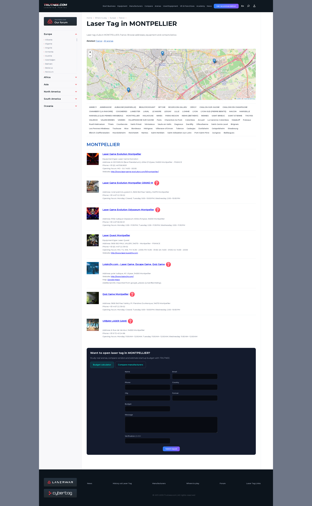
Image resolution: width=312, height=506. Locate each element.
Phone (127, 382)
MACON (232, 111)
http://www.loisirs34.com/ (122, 276)
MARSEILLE (244, 111)
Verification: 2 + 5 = (133, 436)
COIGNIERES (121, 111)
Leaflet (238, 99)
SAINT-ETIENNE (235, 116)
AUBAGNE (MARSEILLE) (125, 107)
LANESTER (135, 111)
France (122, 18)
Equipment (122, 6)
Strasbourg (233, 128)
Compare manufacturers (130, 365)
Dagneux (178, 124)
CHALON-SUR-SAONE (209, 107)
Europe (113, 18)
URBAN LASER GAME (114, 321)
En (242, 6)
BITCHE (161, 107)
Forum (223, 483)
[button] (214, 61)
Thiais (110, 124)
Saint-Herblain (157, 133)
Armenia (49, 52)
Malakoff (236, 120)
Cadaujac (191, 128)
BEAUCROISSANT (147, 107)
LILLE (176, 111)
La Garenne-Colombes (218, 120)
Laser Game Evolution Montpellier (121, 154)
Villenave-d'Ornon (164, 128)
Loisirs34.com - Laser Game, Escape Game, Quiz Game (133, 264)
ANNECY (93, 107)
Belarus (49, 68)
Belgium (49, 72)
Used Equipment (170, 6)
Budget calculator (102, 365)
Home (89, 18)
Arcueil (201, 120)
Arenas (158, 6)
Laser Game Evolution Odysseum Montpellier (128, 209)
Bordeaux (136, 128)
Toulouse (116, 128)
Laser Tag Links (253, 483)
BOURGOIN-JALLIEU (177, 107)
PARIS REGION (172, 116)
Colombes (190, 120)
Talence (180, 128)
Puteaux (247, 120)
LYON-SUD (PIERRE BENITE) (213, 111)
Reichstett (133, 133)
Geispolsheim (218, 128)
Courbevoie (122, 124)
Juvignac (216, 133)
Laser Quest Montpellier (116, 235)
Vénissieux (150, 124)
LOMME (186, 111)
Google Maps (113, 279)
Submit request (171, 449)
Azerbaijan (50, 60)
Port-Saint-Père (202, 133)
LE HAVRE (156, 111)
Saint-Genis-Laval (219, 124)
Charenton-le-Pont (173, 120)
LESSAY (167, 111)
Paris (159, 120)
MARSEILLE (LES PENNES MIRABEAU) (106, 116)
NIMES (159, 116)
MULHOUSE (148, 116)
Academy (200, 6)
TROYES (249, 116)
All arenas (108, 41)
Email (174, 372)
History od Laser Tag (122, 483)
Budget (128, 404)
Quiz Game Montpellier (115, 294)
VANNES (121, 120)
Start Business (109, 6)
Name (127, 372)
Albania (48, 40)
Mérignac (148, 128)
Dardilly (189, 124)
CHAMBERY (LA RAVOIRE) (101, 111)
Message (129, 415)
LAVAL (146, 111)
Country (175, 382)
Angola (48, 48)
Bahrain (48, 64)
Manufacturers (136, 6)
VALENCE (93, 120)
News (209, 6)
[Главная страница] (55, 6)
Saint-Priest (136, 124)
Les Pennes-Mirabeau (99, 128)
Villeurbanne (202, 124)
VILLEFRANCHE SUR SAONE (141, 120)
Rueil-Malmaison (97, 124)
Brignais (235, 124)
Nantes (144, 133)
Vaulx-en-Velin (164, 124)
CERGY (193, 107)
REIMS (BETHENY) (190, 116)
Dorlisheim (204, 128)
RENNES (205, 116)
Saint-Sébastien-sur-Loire (179, 133)
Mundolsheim (119, 133)
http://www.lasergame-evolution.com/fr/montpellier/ (135, 171)
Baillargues (229, 133)
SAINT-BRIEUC (218, 116)
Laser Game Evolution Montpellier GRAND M (127, 183)
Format (175, 393)
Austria (48, 56)
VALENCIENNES (108, 120)
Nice (126, 128)
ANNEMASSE (106, 107)
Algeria (48, 44)
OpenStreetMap (249, 99)
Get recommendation (226, 6)
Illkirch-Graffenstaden (99, 133)
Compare (149, 6)
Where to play (101, 18)
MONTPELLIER (133, 116)
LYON (195, 111)
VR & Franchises (187, 6)
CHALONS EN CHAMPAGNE (235, 107)
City (126, 393)
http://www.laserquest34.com (124, 253)
